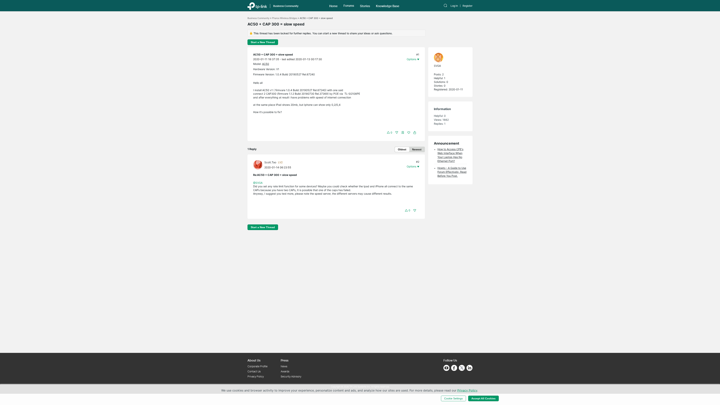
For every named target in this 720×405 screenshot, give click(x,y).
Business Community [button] (285, 6)
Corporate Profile (258, 366)
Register (467, 5)
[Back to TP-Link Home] (257, 6)
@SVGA (257, 182)
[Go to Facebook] (454, 368)
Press (284, 360)
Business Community (258, 18)
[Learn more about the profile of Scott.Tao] (258, 164)
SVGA (437, 65)
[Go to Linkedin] (469, 368)
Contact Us (254, 371)
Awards (285, 371)
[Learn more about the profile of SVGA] (448, 57)
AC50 (265, 63)
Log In (454, 5)
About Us (254, 360)
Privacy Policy (256, 376)
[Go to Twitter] (462, 368)
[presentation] (257, 165)
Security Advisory (291, 376)
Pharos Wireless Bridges (284, 18)
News (284, 366)
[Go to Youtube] (446, 368)
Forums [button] (349, 5)
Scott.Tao (270, 162)
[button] (333, 5)
